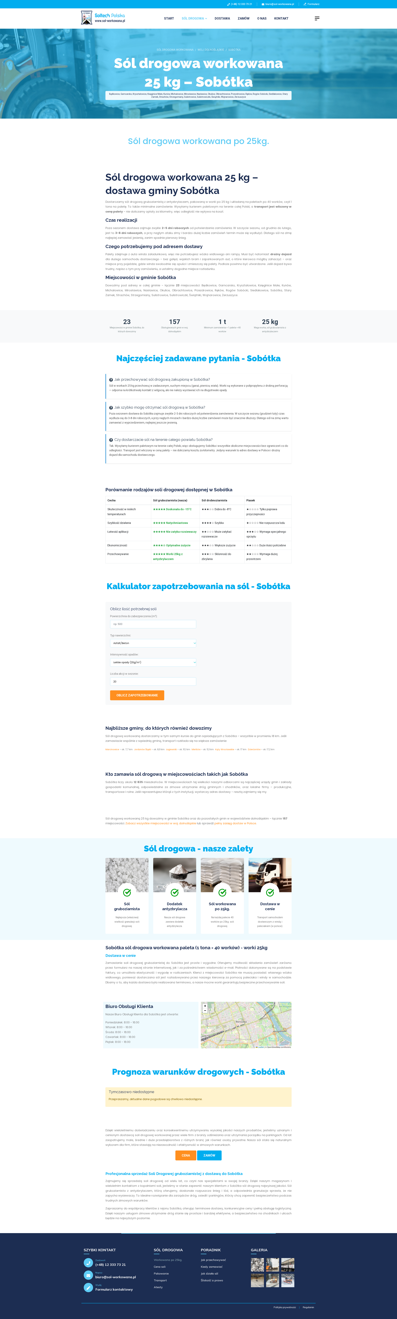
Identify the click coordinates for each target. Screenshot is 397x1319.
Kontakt (281, 18)
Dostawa (222, 18)
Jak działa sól (209, 1273)
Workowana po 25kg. (168, 1260)
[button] (205, 1006)
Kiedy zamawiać (212, 1266)
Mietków (196, 749)
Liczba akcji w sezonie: (124, 673)
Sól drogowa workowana (175, 49)
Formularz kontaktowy (114, 1289)
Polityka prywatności (285, 1307)
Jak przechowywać (213, 1260)
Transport (160, 1280)
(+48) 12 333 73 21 (241, 4)
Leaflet (261, 1047)
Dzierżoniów (254, 749)
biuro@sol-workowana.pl (279, 4)
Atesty (158, 1287)
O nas (262, 18)
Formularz (312, 4)
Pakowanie (161, 1273)
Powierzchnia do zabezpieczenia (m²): (133, 616)
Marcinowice (112, 749)
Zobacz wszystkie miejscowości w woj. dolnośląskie (160, 823)
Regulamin (308, 1307)
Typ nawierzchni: (120, 635)
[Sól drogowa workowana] (101, 18)
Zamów (244, 18)
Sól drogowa (193, 18)
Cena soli (160, 1266)
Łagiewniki (171, 749)
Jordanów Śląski (142, 749)
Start (169, 18)
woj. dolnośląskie (211, 49)
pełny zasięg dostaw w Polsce (235, 823)
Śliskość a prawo (212, 1280)
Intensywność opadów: (124, 654)
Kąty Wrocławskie (224, 749)
